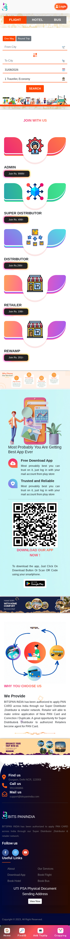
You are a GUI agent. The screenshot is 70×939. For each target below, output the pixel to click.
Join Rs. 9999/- (17, 173)
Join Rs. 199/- (16, 311)
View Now (35, 901)
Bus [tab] (57, 20)
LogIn (62, 6)
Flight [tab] (15, 20)
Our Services (45, 868)
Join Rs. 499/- (16, 219)
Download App (16, 874)
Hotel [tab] (37, 20)
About (11, 868)
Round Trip (24, 38)
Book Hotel (14, 880)
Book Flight (44, 874)
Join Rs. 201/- (16, 357)
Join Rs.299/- (16, 265)
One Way (9, 38)
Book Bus (43, 880)
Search (35, 88)
